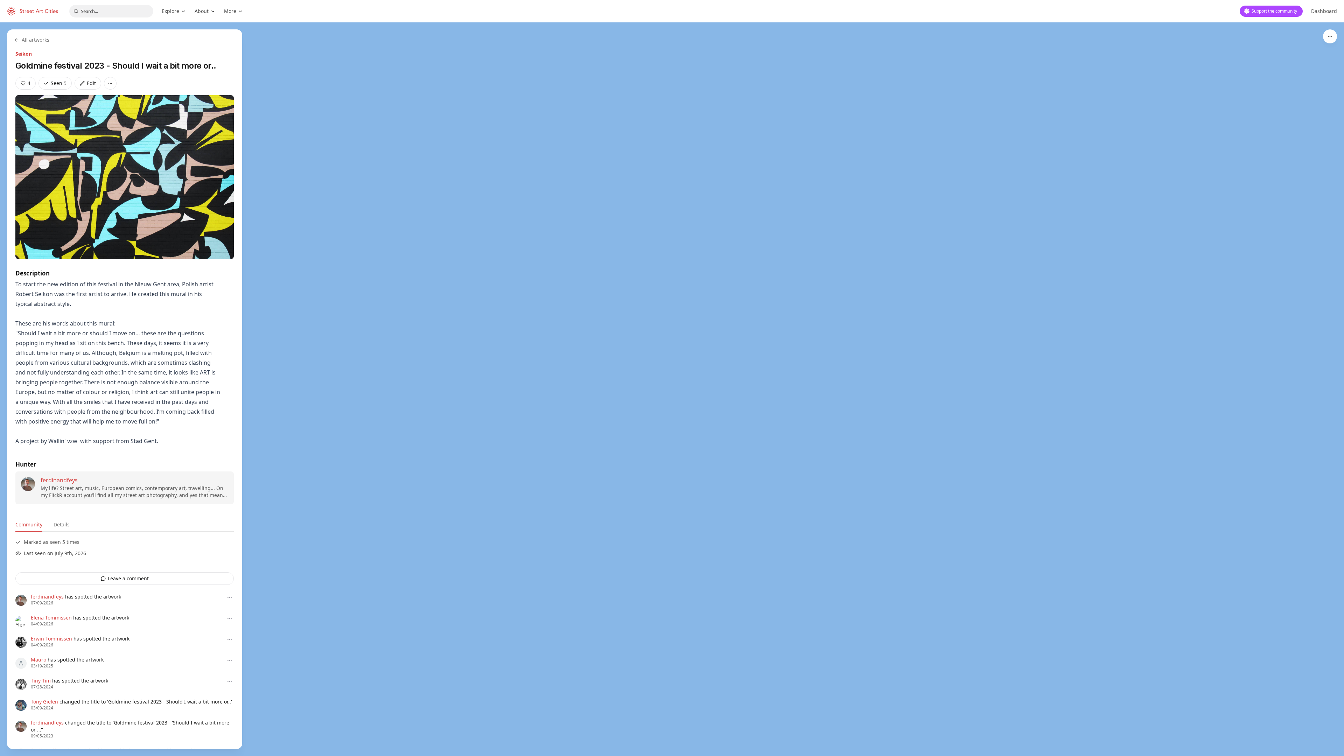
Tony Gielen (44, 701)
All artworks (35, 39)
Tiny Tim (41, 680)
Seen (58, 83)
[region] (672, 389)
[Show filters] (1330, 36)
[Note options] (229, 597)
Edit (91, 83)
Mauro (38, 659)
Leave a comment (128, 578)
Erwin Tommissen (51, 638)
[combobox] (111, 11)
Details (62, 524)
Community (28, 524)
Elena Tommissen (51, 617)
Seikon (23, 53)
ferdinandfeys (59, 480)
